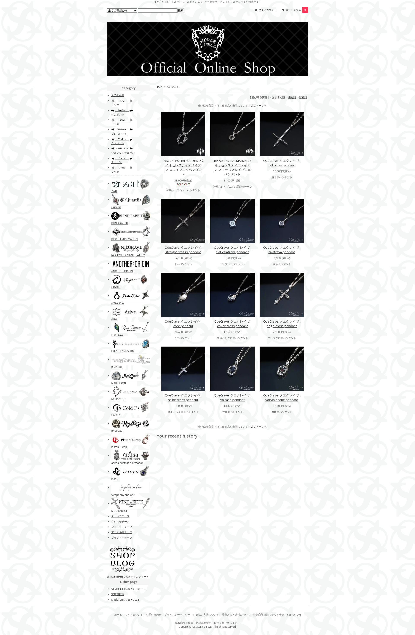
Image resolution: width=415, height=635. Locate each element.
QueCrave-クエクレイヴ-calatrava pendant (281, 249)
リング (115, 105)
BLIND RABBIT (119, 223)
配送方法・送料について (236, 614)
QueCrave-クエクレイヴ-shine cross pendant (183, 397)
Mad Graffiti (118, 383)
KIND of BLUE (119, 511)
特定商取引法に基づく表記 (268, 614)
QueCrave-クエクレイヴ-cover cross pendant (232, 323)
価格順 (292, 97)
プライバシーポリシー (177, 614)
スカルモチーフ (120, 516)
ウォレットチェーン (123, 152)
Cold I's (115, 415)
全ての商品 (117, 95)
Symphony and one (123, 495)
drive (114, 319)
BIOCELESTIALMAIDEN (124, 239)
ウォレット (117, 143)
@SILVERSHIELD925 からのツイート (128, 576)
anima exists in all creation (127, 463)
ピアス (115, 124)
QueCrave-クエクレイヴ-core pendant (183, 323)
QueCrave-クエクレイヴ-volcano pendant (232, 397)
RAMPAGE (117, 431)
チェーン (116, 162)
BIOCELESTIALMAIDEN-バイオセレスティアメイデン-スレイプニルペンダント (183, 167)
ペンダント (172, 87)
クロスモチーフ (120, 521)
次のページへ (259, 105)
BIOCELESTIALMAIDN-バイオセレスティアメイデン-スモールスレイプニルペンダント (232, 167)
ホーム (118, 614)
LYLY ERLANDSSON (122, 351)
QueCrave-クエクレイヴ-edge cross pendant (281, 323)
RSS (289, 614)
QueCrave (117, 335)
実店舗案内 (117, 594)
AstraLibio (117, 303)
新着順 (303, 97)
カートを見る (296, 10)
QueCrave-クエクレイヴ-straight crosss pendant (183, 249)
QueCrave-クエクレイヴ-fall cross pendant (281, 162)
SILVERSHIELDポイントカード (128, 589)
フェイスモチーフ (121, 527)
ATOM (297, 614)
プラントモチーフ (121, 538)
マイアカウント (268, 10)
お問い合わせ (153, 614)
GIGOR (115, 287)
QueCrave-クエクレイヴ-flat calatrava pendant (232, 249)
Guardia (116, 207)
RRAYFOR (117, 367)
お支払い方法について (206, 614)
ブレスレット (119, 133)
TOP (159, 87)
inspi (114, 479)
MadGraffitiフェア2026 (125, 600)
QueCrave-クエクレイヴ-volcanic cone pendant (281, 397)
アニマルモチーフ (121, 532)
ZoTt (114, 191)
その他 (115, 172)
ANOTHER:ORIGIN (122, 271)
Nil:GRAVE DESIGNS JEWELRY (128, 255)
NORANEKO (118, 399)
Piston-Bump (119, 447)
